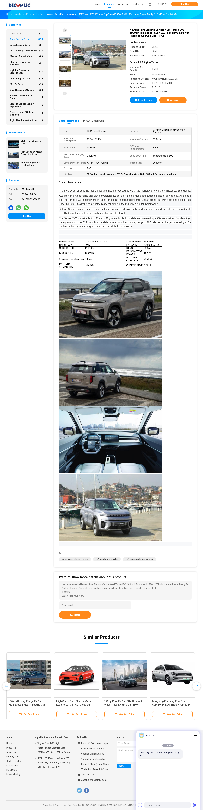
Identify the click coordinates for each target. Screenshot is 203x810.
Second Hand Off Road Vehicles (26, 113)
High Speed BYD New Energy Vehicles (31, 153)
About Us (11, 752)
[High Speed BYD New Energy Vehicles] (13, 154)
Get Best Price (143, 100)
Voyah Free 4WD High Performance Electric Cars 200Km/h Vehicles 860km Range (53, 747)
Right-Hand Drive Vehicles (26, 120)
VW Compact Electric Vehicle (75, 559)
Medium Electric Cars (26, 56)
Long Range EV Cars (26, 78)
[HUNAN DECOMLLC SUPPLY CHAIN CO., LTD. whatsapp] (18, 207)
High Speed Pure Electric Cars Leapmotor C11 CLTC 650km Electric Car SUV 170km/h (73, 705)
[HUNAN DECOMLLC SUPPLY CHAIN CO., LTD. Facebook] (86, 790)
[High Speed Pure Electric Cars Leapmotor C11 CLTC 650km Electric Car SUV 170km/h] (76, 675)
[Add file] (140, 804)
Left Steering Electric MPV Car (139, 559)
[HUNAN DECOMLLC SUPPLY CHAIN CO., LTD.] (19, 5)
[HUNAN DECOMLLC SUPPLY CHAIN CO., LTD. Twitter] (79, 790)
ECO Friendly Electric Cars (26, 50)
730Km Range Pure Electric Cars (30, 163)
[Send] (195, 804)
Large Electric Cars (26, 45)
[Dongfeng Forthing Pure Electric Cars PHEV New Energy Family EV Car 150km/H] (172, 675)
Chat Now (185, 4)
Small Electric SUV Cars (26, 90)
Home (9, 743)
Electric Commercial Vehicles (26, 63)
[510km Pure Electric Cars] (13, 144)
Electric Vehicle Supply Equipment (26, 105)
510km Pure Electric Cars (30, 142)
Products (11, 747)
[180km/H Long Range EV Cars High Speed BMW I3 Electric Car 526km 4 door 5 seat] (29, 675)
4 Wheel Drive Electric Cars (26, 97)
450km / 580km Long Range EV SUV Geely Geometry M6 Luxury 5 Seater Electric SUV (53, 762)
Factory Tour (12, 756)
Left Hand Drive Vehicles (107, 559)
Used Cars (26, 33)
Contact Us (12, 765)
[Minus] (195, 735)
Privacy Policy (13, 774)
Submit (75, 615)
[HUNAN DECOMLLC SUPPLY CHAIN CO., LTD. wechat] (26, 207)
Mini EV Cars (26, 84)
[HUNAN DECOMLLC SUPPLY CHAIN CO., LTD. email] (10, 207)
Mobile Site (12, 770)
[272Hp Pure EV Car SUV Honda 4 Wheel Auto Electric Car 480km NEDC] (124, 675)
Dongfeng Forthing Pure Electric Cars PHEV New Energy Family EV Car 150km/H (171, 705)
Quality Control (13, 761)
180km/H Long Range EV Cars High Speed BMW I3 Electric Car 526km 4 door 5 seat (26, 705)
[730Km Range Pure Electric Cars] (13, 165)
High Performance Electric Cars (26, 71)
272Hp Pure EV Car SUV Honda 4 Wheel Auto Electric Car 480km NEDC (123, 705)
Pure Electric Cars (26, 39)
